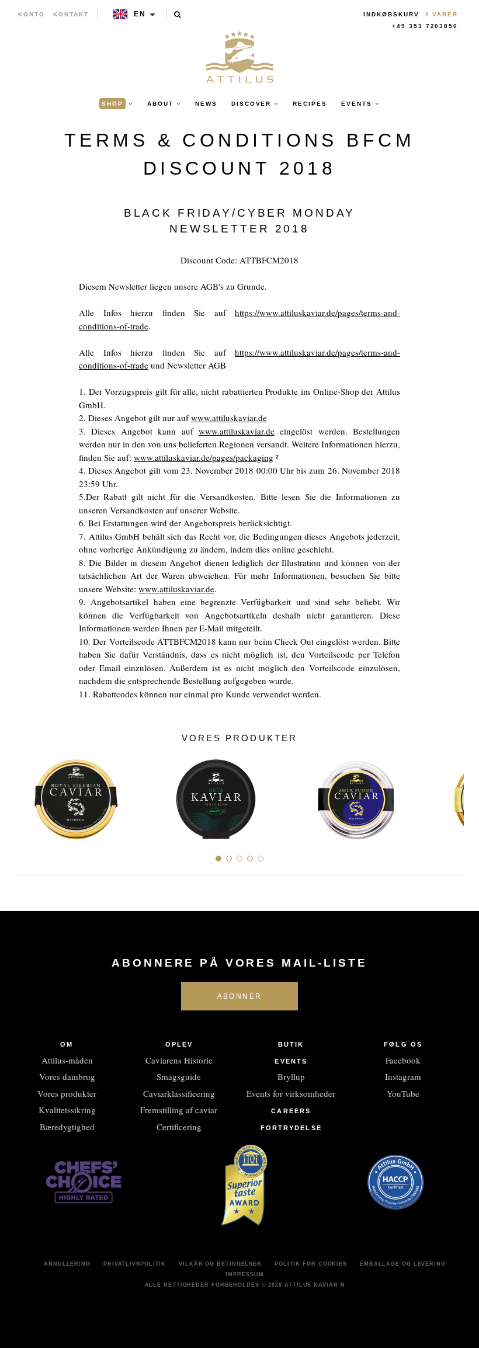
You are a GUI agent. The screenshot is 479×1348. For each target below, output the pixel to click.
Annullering (67, 1264)
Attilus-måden (67, 1060)
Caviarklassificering (179, 1093)
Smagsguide (179, 1076)
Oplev (179, 1044)
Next (451, 794)
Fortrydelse (291, 1127)
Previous (28, 794)
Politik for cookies (311, 1264)
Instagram (403, 1076)
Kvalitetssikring (67, 1110)
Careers (291, 1110)
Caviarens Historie (179, 1060)
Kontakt (71, 14)
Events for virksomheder (291, 1093)
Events (291, 1061)
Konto (31, 14)
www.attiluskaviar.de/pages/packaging (203, 457)
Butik (291, 1044)
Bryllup (291, 1076)
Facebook (403, 1060)
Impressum (244, 1274)
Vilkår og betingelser (220, 1264)
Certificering (179, 1126)
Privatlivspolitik (134, 1264)
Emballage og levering (403, 1264)
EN (140, 14)
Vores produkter (66, 1093)
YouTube (403, 1093)
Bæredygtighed (67, 1126)
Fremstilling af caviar (178, 1110)
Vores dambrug (67, 1076)
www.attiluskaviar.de (229, 417)
